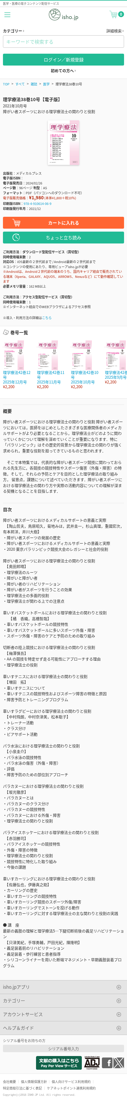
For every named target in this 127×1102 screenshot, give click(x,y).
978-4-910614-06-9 (37, 203)
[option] (17, 364)
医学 (46, 84)
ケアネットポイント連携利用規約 (71, 1088)
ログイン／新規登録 (64, 59)
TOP (6, 84)
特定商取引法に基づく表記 (22, 1088)
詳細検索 (114, 31)
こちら (47, 317)
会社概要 (9, 1081)
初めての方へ (63, 70)
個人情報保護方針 (34, 1081)
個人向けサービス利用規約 (71, 1081)
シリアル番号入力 (63, 1048)
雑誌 (34, 84)
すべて (20, 84)
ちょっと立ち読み (63, 237)
